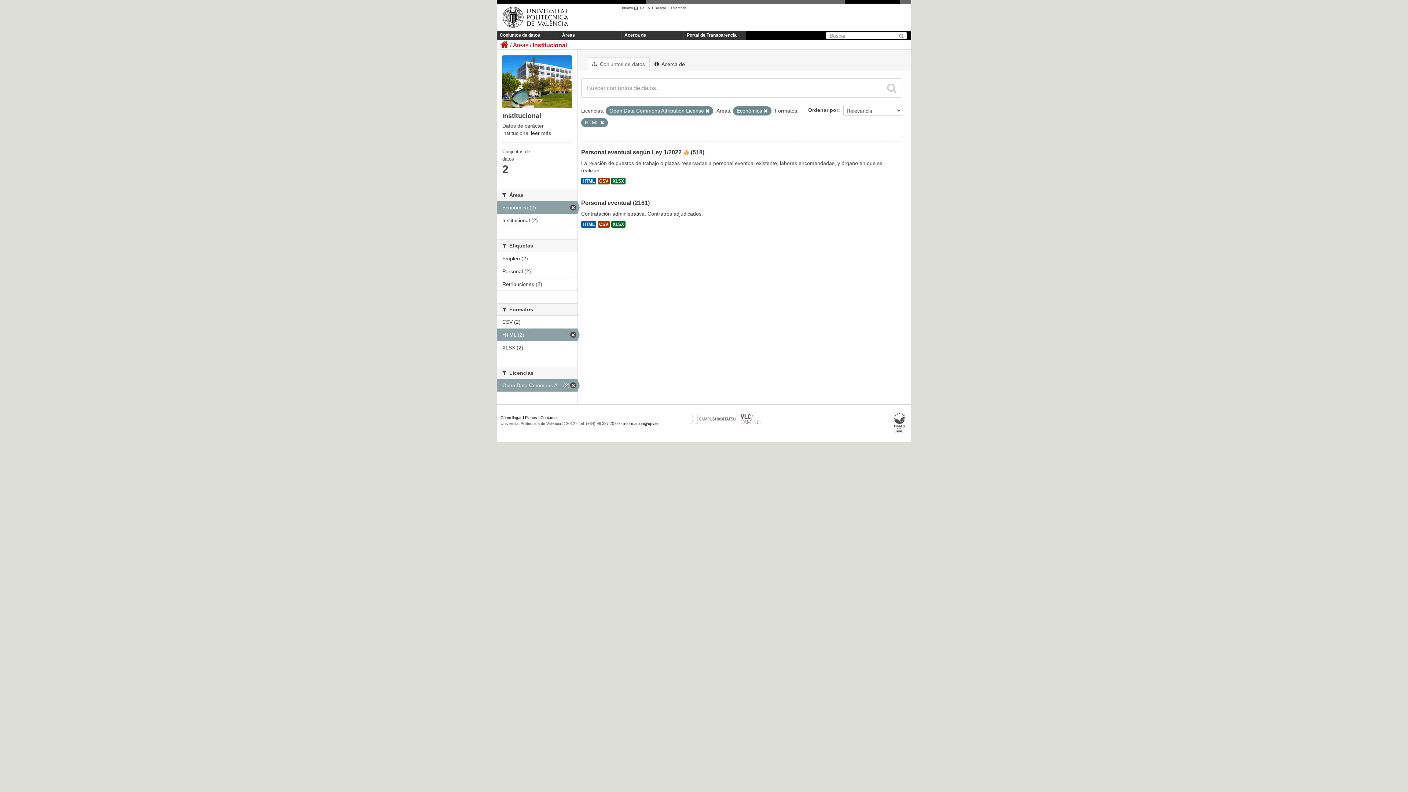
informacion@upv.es (641, 423)
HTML (589, 181)
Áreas (568, 35)
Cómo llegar (511, 417)
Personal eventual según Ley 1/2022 (631, 152)
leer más (541, 133)
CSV (603, 181)
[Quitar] (707, 111)
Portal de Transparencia (712, 35)
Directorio (679, 8)
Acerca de (635, 35)
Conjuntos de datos (520, 35)
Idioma (628, 8)
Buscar (660, 8)
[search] (891, 88)
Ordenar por (823, 110)
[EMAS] (900, 423)
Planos (531, 417)
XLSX (618, 181)
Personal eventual (606, 203)
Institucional (550, 45)
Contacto (548, 417)
